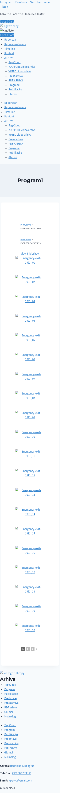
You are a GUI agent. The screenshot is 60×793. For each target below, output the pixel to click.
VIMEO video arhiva (19, 71)
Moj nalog (10, 716)
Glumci (12, 94)
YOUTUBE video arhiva (21, 67)
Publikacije (15, 89)
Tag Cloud (14, 62)
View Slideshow (30, 253)
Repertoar (10, 39)
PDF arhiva (10, 707)
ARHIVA (8, 58)
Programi (14, 85)
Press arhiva (15, 76)
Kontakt (9, 53)
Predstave (10, 698)
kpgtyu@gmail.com (20, 780)
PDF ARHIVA (15, 80)
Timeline (9, 49)
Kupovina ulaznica (15, 44)
